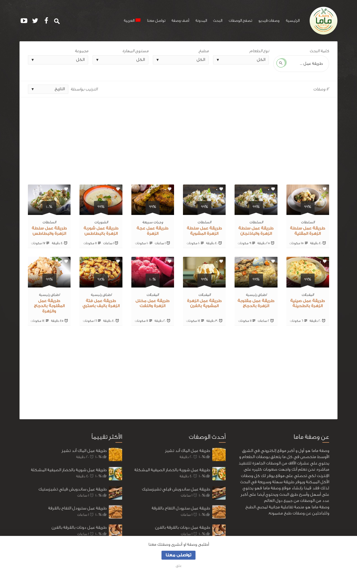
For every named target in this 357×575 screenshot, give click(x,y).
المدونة (201, 20)
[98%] (100, 284)
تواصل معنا (156, 20)
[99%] (307, 211)
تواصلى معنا (178, 555)
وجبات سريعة (152, 222)
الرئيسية (293, 20)
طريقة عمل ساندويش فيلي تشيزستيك (72, 489)
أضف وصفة (180, 20)
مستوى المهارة (135, 51)
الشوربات (101, 222)
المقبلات (307, 295)
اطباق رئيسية (256, 295)
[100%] (49, 211)
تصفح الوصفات (240, 20)
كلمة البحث (319, 51)
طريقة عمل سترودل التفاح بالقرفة (77, 508)
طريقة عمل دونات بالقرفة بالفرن (79, 527)
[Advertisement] (178, 139)
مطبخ (204, 51)
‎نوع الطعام (259, 51)
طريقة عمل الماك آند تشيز (84, 450)
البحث (217, 20)
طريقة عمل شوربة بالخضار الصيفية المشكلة (69, 470)
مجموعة (81, 51)
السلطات (308, 222)
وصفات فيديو (268, 20)
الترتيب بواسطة (84, 89)
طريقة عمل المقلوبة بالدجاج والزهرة (49, 306)
